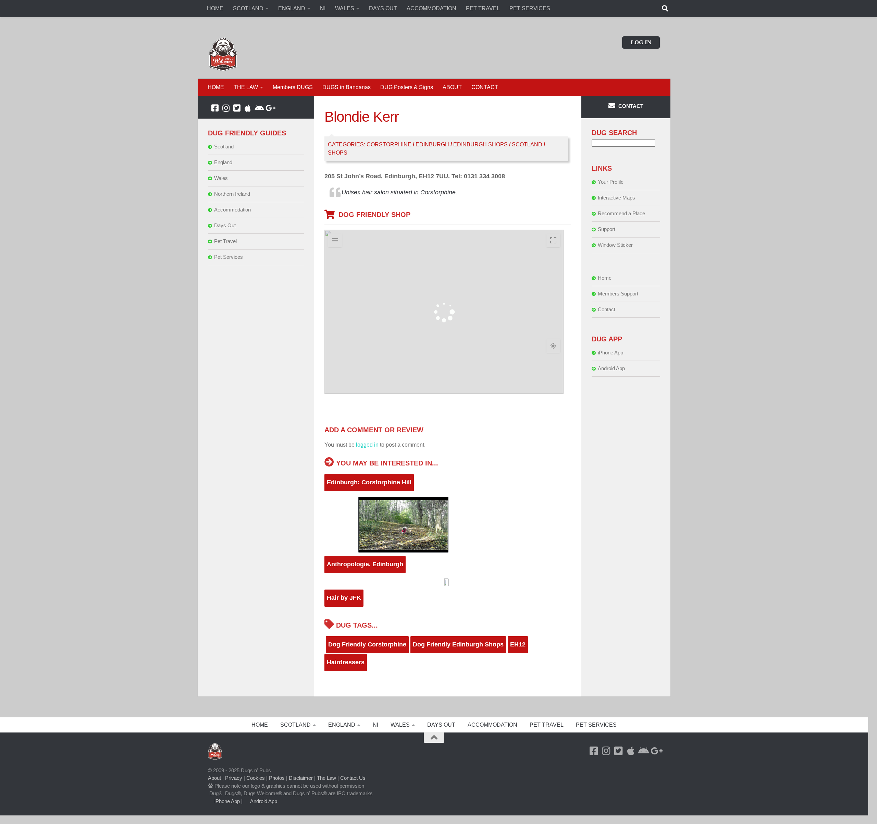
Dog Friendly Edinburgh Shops (458, 644)
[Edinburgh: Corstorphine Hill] (447, 525)
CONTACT (484, 87)
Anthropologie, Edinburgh (365, 564)
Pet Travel (225, 241)
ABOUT (452, 87)
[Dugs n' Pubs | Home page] (223, 54)
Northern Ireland (232, 194)
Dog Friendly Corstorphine (367, 644)
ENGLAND (291, 8)
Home (605, 278)
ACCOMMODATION (431, 8)
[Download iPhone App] (248, 108)
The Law (326, 778)
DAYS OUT (383, 8)
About (214, 778)
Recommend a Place (621, 213)
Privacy (233, 778)
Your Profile (610, 182)
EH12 (518, 644)
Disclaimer (301, 778)
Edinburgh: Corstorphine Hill (369, 482)
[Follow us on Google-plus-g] (269, 108)
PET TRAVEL (483, 8)
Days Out (225, 225)
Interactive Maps (616, 198)
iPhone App (610, 352)
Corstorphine (389, 144)
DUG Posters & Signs (406, 87)
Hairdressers (346, 662)
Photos (277, 778)
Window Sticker (615, 245)
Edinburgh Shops (480, 144)
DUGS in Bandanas (346, 87)
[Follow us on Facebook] (215, 108)
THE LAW (246, 87)
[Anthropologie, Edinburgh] (448, 582)
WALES (344, 8)
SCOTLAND (248, 8)
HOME (215, 8)
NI (322, 8)
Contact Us (353, 778)
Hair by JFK (344, 597)
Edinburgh (432, 144)
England (223, 162)
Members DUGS (293, 87)
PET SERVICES (529, 8)
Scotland (527, 144)
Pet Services (228, 257)
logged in (367, 445)
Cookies (255, 778)
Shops (337, 153)
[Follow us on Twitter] (237, 108)
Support (606, 229)
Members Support (618, 293)
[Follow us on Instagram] (226, 108)
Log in (641, 42)
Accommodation (232, 210)
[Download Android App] (259, 108)
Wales (221, 178)
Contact (606, 309)
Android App (611, 368)
